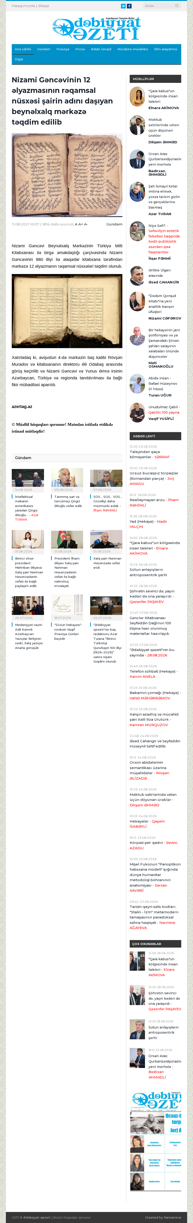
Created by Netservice (163, 1217)
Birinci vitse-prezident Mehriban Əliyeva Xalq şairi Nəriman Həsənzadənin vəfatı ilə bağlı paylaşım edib (29, 572)
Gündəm (43, 49)
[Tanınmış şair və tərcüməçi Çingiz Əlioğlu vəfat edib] (67, 478)
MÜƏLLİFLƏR (143, 79)
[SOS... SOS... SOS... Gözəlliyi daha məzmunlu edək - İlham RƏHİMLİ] (106, 478)
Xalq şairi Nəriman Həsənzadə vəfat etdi (107, 562)
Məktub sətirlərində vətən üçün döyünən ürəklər (164, 128)
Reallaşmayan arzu (154, 502)
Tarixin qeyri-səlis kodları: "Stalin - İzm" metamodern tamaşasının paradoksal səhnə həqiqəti (154, 917)
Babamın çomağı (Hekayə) (155, 695)
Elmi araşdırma (165, 49)
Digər (19, 59)
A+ (80, 224)
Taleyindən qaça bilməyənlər (150, 454)
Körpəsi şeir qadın (154, 845)
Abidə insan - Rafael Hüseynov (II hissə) (163, 383)
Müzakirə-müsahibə (132, 49)
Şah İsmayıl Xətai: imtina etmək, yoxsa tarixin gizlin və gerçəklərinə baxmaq (164, 197)
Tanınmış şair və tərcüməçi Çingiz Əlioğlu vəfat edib (68, 501)
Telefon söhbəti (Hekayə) (154, 674)
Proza (80, 49)
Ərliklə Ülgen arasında (160, 273)
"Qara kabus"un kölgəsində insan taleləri (163, 96)
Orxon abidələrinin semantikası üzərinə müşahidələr (149, 770)
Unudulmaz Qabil (164, 410)
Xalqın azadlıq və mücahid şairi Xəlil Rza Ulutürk (154, 719)
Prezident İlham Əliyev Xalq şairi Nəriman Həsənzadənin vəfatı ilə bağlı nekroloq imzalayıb (67, 572)
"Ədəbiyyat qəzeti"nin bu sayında (152, 652)
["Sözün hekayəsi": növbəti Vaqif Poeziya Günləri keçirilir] (67, 607)
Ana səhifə (23, 49)
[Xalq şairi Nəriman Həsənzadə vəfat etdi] (106, 540)
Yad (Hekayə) (148, 524)
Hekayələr (147, 824)
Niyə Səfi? (164, 239)
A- (86, 224)
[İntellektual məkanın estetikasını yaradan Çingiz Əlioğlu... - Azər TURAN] (28, 478)
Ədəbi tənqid (101, 49)
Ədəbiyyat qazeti (36, 1217)
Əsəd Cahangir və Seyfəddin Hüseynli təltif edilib (155, 744)
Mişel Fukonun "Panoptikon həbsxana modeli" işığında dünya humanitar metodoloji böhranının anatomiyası (155, 877)
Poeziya (62, 49)
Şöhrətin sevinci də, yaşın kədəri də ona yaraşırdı (152, 596)
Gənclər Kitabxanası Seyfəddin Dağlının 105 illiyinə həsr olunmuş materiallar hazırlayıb (150, 626)
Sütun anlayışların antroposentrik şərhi (148, 572)
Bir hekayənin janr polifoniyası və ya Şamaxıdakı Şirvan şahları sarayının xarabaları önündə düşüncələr (164, 343)
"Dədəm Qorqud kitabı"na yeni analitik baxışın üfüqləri (162, 304)
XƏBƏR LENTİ (144, 436)
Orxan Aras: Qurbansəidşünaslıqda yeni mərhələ (165, 159)
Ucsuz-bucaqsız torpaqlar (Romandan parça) (154, 478)
